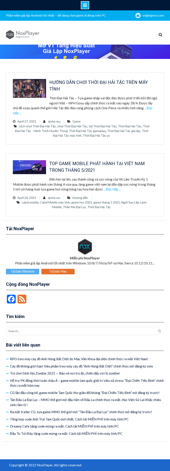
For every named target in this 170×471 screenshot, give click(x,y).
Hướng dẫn (80, 198)
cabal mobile (30, 202)
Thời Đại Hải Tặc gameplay (87, 131)
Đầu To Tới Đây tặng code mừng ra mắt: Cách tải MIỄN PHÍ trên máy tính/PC (66, 433)
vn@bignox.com (153, 15)
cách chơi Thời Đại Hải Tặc (37, 126)
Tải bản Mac (58, 271)
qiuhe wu (54, 121)
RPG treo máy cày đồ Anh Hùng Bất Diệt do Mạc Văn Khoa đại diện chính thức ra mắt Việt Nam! (79, 359)
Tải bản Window (22, 271)
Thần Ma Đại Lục (74, 207)
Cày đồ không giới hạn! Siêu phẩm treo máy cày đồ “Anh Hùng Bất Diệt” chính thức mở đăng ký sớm (81, 366)
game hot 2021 (81, 202)
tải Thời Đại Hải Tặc (103, 126)
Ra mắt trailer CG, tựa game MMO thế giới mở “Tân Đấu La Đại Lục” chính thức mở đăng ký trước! (81, 412)
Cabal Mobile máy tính (55, 202)
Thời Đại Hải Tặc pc (96, 135)
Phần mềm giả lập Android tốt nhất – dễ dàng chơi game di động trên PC (56, 15)
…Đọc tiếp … (112, 189)
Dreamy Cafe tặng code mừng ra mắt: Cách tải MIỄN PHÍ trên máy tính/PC (64, 426)
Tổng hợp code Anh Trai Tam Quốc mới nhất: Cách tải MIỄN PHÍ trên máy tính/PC (69, 419)
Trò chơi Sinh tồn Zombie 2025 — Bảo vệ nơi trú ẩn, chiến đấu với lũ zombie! (65, 373)
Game (76, 121)
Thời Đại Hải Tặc (129, 126)
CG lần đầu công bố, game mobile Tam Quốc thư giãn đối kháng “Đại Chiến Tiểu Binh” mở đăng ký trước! (85, 393)
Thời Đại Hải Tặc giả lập (123, 131)
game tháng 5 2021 (106, 202)
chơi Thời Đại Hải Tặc (72, 126)
